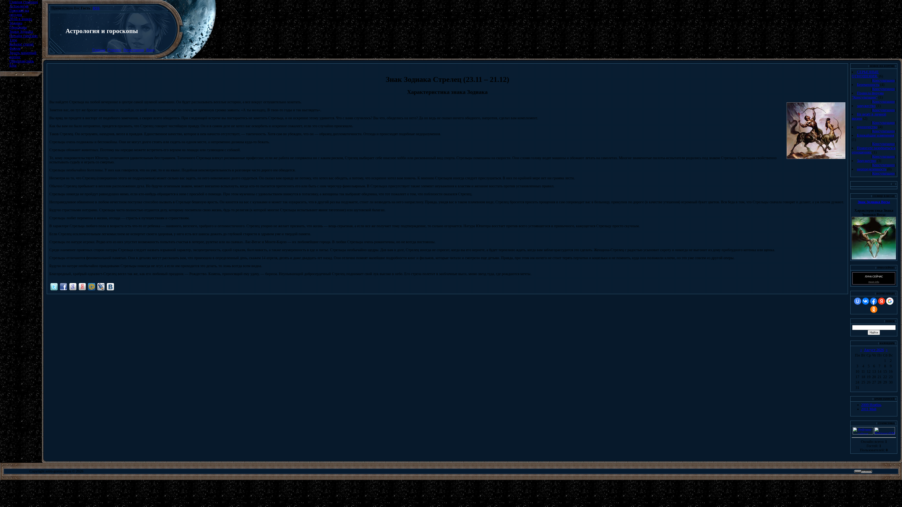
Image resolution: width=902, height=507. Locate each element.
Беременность (868, 85)
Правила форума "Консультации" (868, 95)
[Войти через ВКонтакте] (865, 301)
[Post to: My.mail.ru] (91, 286)
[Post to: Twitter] (54, 286)
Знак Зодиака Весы (874, 202)
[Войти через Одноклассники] (873, 309)
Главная (98, 50)
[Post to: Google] (73, 286)
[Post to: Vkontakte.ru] (110, 286)
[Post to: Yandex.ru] (82, 286)
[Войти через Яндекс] (881, 301)
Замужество (866, 161)
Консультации (883, 80)
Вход (150, 50)
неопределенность (871, 169)
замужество (866, 106)
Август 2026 (874, 350)
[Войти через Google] (890, 301)
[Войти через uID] (857, 301)
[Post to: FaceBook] (63, 286)
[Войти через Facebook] (873, 301)
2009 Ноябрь (871, 405)
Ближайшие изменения (875, 135)
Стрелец (114, 50)
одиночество (867, 127)
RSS (96, 8)
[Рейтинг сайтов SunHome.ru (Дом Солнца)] (863, 433)
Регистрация (134, 50)
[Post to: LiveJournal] (101, 286)
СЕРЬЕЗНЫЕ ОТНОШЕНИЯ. (865, 74)
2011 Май (868, 409)
